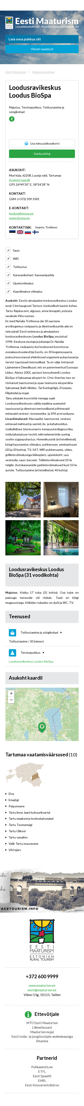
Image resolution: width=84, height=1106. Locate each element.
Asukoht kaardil (19, 180)
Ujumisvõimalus (23, 283)
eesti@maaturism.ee (42, 990)
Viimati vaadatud (42, 49)
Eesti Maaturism (15, 72)
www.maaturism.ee (42, 985)
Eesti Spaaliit (42, 1076)
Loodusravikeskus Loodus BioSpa (31, 661)
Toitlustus (20, 267)
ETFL (42, 1071)
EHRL (42, 1080)
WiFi (16, 258)
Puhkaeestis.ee (42, 1067)
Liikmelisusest (42, 1027)
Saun (16, 250)
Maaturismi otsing (43, 72)
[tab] (33, 794)
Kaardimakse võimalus (27, 291)
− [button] (11, 700)
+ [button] (11, 693)
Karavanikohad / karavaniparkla (33, 275)
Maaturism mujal (42, 1032)
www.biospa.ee (19, 218)
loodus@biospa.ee (21, 213)
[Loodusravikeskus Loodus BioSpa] (23, 499)
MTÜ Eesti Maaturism (42, 1023)
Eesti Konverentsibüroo (42, 1085)
